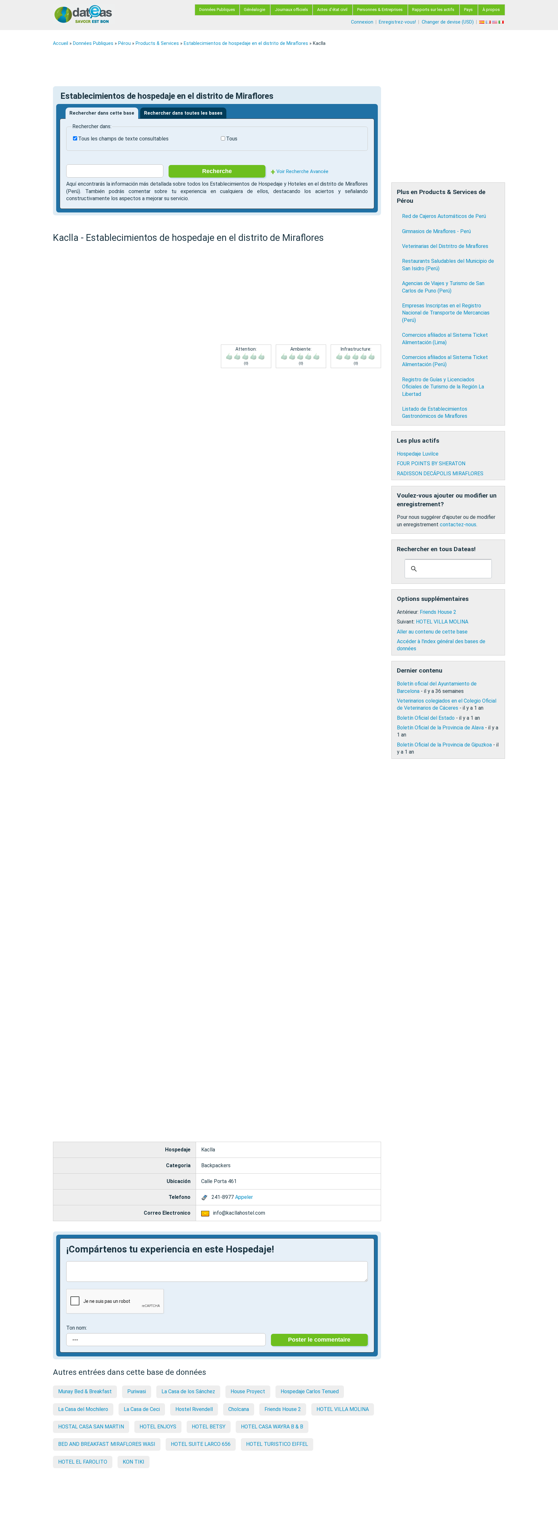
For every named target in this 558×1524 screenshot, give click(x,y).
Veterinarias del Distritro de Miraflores (445, 246)
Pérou (124, 43)
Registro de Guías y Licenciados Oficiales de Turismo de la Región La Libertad (443, 386)
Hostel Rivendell (194, 1409)
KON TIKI (133, 1462)
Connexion (362, 22)
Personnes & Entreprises (380, 9)
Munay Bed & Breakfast (85, 1391)
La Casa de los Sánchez (188, 1391)
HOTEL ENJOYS (158, 1427)
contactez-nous (458, 524)
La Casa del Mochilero (83, 1409)
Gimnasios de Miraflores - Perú (436, 231)
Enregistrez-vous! (397, 22)
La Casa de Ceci (142, 1409)
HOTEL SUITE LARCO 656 (201, 1444)
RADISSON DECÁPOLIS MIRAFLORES (440, 473)
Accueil (60, 43)
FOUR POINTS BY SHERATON (431, 463)
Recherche (217, 171)
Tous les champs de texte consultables (123, 139)
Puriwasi (136, 1391)
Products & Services (157, 43)
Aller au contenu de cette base (432, 632)
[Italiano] (502, 22)
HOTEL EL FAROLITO (82, 1462)
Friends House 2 (282, 1409)
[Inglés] (495, 22)
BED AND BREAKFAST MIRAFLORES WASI (106, 1444)
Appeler (244, 1197)
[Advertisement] (246, 66)
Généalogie (254, 9)
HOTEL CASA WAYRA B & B (272, 1427)
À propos (491, 9)
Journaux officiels (291, 9)
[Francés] (489, 22)
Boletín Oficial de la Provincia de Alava (440, 728)
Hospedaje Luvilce (418, 454)
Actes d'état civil (332, 9)
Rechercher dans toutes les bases (183, 113)
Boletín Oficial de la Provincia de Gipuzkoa (444, 745)
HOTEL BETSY (208, 1427)
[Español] (482, 22)
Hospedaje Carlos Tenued (310, 1391)
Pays (468, 9)
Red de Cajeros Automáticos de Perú (444, 216)
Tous (231, 139)
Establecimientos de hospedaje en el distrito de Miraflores (246, 43)
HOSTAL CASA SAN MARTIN (91, 1427)
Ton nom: (76, 1328)
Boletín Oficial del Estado (426, 718)
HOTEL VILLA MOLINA (342, 1409)
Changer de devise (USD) (448, 22)
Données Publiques (217, 9)
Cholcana (238, 1409)
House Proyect (248, 1391)
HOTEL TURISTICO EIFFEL (277, 1444)
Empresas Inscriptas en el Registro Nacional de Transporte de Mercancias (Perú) (446, 313)
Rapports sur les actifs (433, 9)
